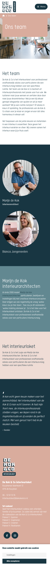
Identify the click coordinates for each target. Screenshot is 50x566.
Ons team (12, 16)
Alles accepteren (13, 561)
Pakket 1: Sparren (10, 517)
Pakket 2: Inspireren (11, 520)
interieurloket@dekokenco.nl (15, 498)
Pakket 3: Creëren (10, 523)
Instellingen (11, 555)
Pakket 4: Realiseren (11, 525)
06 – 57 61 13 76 (8, 495)
